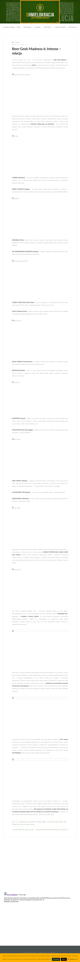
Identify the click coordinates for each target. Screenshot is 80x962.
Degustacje (22, 822)
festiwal (14, 824)
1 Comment (16, 42)
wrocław (32, 824)
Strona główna (9, 27)
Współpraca (72, 27)
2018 (50, 822)
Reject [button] (64, 959)
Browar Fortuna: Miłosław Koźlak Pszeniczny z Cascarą (51, 829)
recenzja (22, 824)
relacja (27, 824)
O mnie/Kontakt (60, 27)
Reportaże (27, 27)
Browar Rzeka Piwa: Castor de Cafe (23, 829)
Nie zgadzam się (72, 959)
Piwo (18, 27)
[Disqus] (40, 864)
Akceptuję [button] (56, 959)
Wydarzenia (39, 822)
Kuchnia (38, 27)
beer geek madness (57, 822)
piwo (18, 824)
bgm (65, 822)
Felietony (47, 27)
